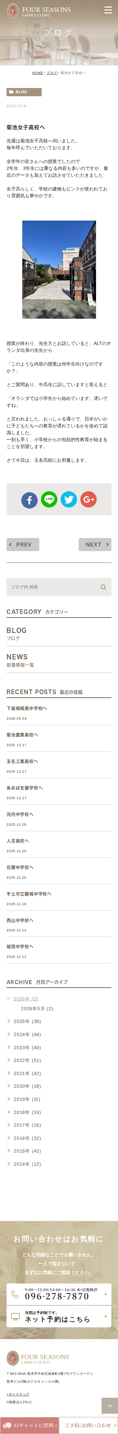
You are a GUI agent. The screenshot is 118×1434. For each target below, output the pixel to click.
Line (49, 499)
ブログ (52, 73)
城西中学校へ (20, 946)
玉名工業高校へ (22, 761)
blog (21, 92)
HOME (37, 73)
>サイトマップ (18, 1394)
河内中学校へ (20, 814)
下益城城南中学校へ (27, 708)
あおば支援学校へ (25, 788)
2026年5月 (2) (37, 1008)
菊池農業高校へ (22, 735)
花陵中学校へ (20, 867)
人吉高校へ (18, 841)
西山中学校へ (20, 920)
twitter (69, 499)
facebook (29, 500)
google (88, 499)
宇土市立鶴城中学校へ (29, 894)
